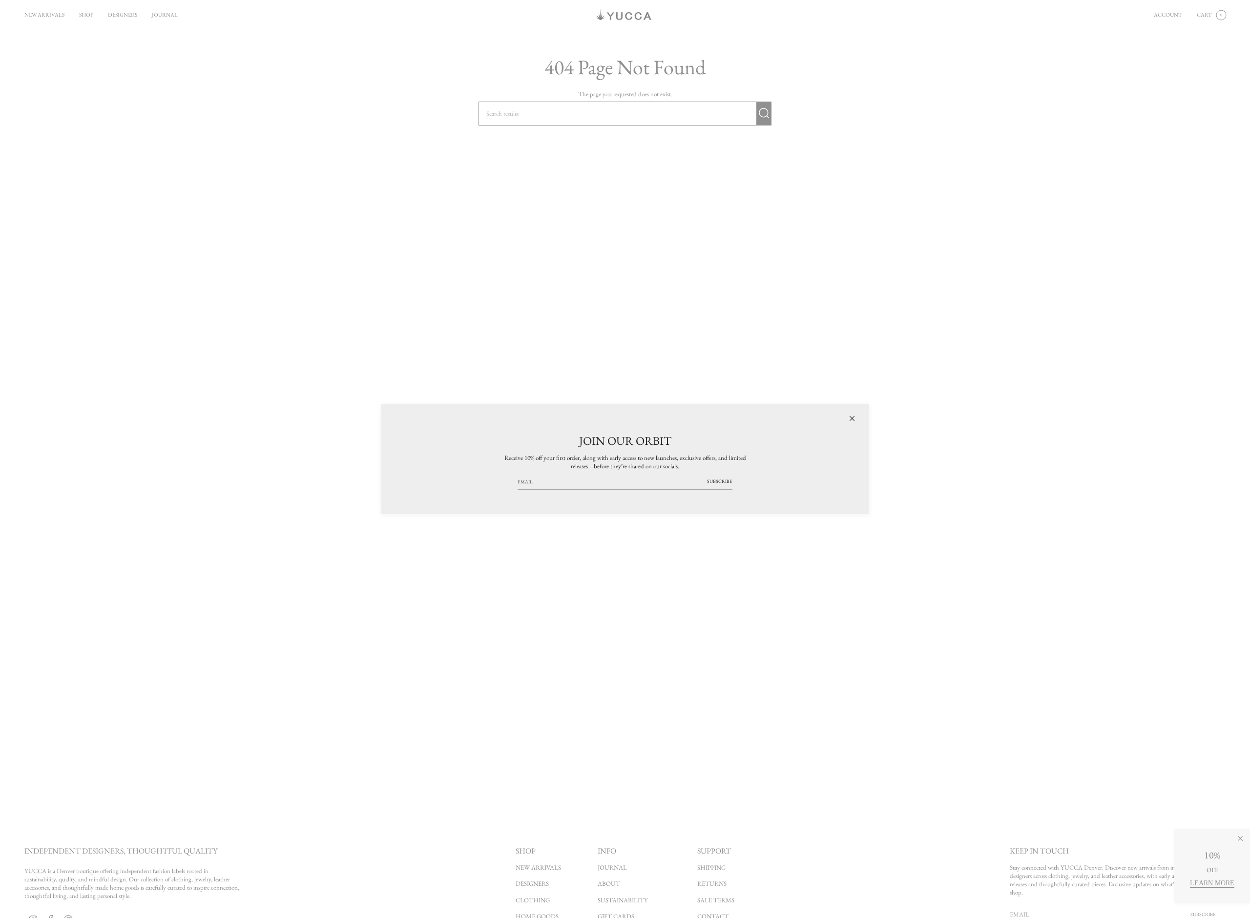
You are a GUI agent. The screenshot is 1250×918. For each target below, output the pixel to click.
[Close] (852, 418)
